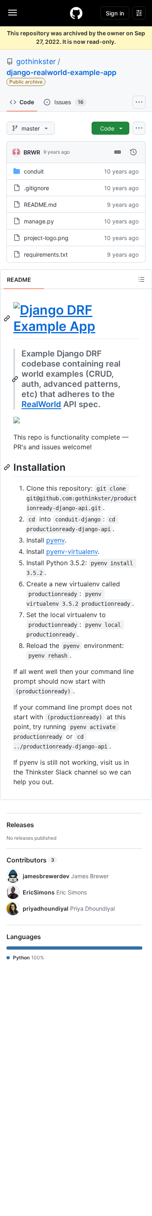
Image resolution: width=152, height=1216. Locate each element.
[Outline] (141, 279)
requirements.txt (46, 254)
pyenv (55, 540)
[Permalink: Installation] (7, 467)
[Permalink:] (7, 318)
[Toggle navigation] (12, 12)
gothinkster (36, 61)
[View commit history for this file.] (133, 152)
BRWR (32, 152)
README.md (40, 204)
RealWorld (41, 404)
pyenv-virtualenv (72, 551)
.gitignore (36, 187)
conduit (34, 171)
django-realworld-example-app (61, 72)
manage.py (39, 221)
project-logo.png (46, 237)
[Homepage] (76, 12)
